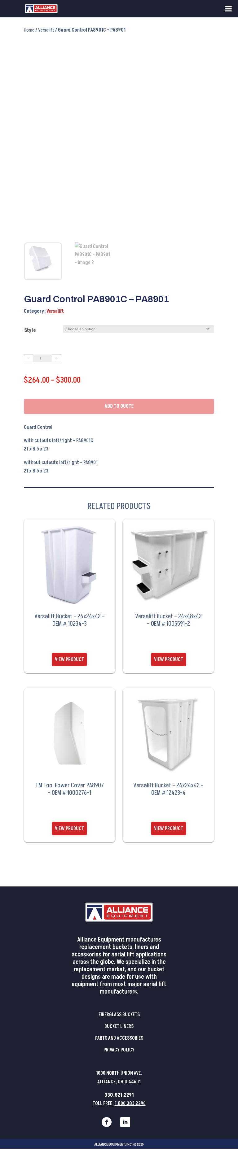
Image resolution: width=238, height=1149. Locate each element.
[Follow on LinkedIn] (125, 1122)
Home (29, 30)
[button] (203, 49)
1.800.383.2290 (130, 1103)
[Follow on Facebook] (107, 1122)
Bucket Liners (119, 1026)
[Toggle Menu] (228, 8)
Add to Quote (119, 406)
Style (30, 330)
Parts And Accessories (119, 1038)
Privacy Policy (119, 1050)
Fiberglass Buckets (119, 1014)
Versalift (46, 30)
